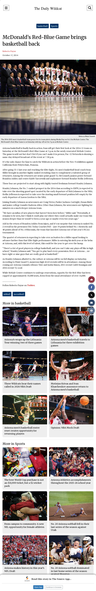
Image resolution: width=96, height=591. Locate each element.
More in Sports (13, 444)
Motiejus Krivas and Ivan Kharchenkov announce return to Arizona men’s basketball (69, 386)
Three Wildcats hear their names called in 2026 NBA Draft (22, 385)
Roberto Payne (9, 51)
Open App (38, 587)
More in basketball (16, 303)
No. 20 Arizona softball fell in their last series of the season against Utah (70, 526)
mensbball (19, 294)
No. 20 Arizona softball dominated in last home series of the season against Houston (70, 571)
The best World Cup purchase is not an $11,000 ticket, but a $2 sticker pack (24, 482)
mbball (7, 294)
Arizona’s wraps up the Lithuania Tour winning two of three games (23, 341)
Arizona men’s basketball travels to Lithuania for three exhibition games (70, 342)
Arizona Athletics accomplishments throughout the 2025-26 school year (71, 481)
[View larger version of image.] (48, 97)
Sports (54, 25)
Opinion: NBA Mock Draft (65, 427)
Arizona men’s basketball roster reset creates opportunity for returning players (22, 430)
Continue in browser (54, 587)
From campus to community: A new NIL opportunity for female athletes (24, 525)
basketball (42, 25)
